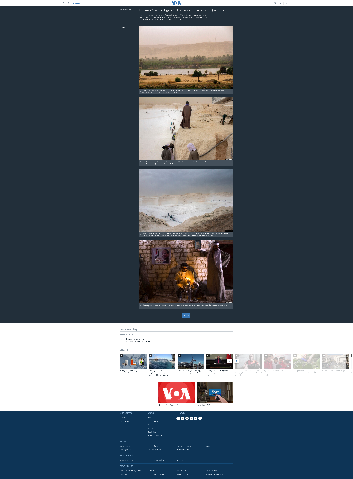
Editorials (180, 460)
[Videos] (281, 3)
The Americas (153, 421)
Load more (186, 315)
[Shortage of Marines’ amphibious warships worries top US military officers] (162, 361)
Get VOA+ (152, 471)
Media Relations (182, 474)
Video (122, 350)
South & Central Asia (155, 435)
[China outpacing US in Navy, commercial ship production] (191, 361)
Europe (150, 428)
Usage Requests (211, 471)
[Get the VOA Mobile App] (176, 392)
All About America (126, 421)
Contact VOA (181, 471)
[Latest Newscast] (286, 3)
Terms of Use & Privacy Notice (130, 471)
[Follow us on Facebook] (178, 418)
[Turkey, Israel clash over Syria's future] (335, 361)
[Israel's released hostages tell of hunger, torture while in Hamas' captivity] (248, 361)
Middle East (77, 3)
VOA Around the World (156, 474)
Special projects (125, 450)
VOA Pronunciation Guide (215, 474)
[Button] (122, 27)
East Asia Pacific (154, 425)
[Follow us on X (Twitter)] (182, 418)
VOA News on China (184, 446)
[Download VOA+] (215, 392)
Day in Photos (153, 446)
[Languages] (275, 3)
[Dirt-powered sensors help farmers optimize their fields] (306, 361)
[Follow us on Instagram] (191, 418)
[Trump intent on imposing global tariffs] (133, 361)
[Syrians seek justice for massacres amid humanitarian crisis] (277, 361)
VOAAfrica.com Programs (129, 460)
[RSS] (195, 418)
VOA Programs (125, 446)
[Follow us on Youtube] (187, 418)
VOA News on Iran (155, 450)
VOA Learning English (156, 460)
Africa (150, 418)
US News (123, 418)
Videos (208, 446)
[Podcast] (200, 418)
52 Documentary (183, 450)
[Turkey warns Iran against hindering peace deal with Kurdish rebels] (219, 361)
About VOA (123, 474)
